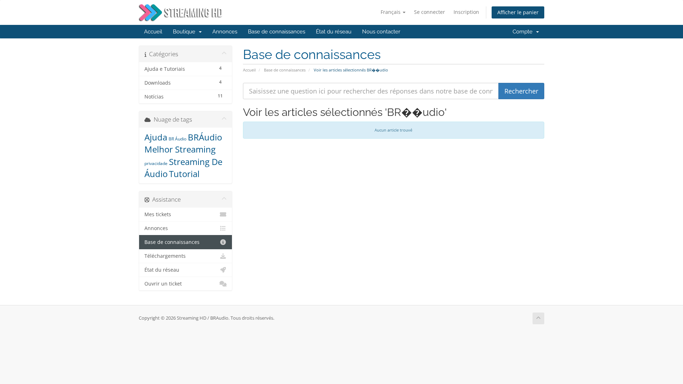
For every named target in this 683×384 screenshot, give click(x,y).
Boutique (185, 31)
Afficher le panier (518, 12)
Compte (524, 31)
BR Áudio (177, 139)
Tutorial (184, 174)
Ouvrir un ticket (163, 284)
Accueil (153, 31)
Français (391, 12)
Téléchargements (165, 256)
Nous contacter (381, 31)
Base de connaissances (276, 31)
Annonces (224, 31)
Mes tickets (157, 214)
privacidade (156, 163)
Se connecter (429, 12)
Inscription (466, 12)
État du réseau (333, 31)
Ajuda (155, 137)
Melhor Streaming (180, 149)
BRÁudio (205, 137)
